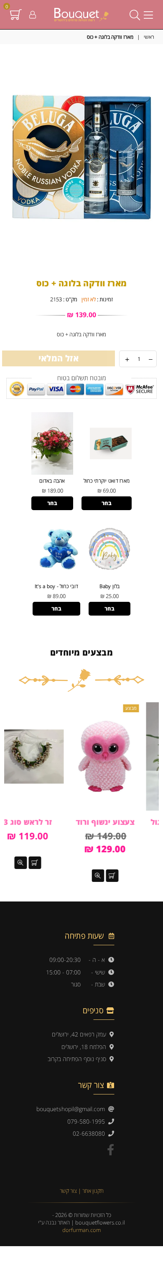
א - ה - (98, 960)
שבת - (99, 984)
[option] (81, 157)
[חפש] (135, 14)
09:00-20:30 (65, 960)
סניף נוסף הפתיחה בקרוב (79, 1059)
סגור (76, 984)
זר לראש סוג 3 (43, 822)
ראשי (149, 37)
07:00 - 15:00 (63, 972)
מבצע (146, 708)
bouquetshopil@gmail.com (72, 1109)
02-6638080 (90, 1133)
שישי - (99, 972)
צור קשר (69, 1190)
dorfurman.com (81, 1230)
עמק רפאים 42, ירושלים (81, 1034)
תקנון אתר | (91, 1190)
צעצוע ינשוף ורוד (120, 822)
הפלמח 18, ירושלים (85, 1047)
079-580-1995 (87, 1121)
